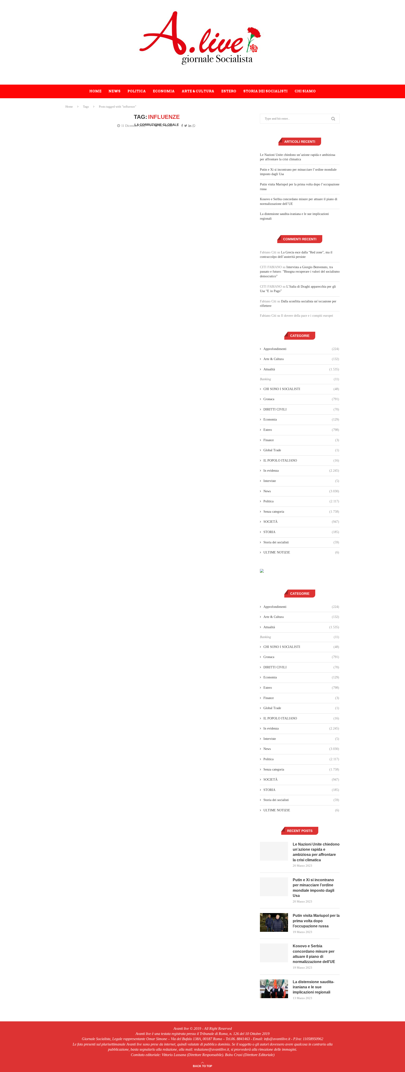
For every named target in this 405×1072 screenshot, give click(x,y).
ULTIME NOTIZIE (301, 552)
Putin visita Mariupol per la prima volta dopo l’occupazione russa (316, 921)
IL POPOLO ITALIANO (301, 460)
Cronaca (301, 399)
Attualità (301, 369)
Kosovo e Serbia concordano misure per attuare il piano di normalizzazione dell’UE (314, 954)
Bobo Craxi (163, 130)
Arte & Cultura (198, 91)
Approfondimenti (301, 349)
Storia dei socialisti (265, 91)
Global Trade (301, 450)
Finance (301, 440)
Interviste (301, 481)
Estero (228, 91)
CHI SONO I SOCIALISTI (301, 389)
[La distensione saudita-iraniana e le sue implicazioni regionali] (274, 988)
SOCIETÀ (301, 521)
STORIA (301, 532)
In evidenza (301, 470)
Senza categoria (301, 511)
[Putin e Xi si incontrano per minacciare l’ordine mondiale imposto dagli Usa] (274, 886)
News (114, 91)
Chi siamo (305, 91)
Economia (164, 91)
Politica (137, 91)
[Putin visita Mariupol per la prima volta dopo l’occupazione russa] (274, 922)
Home (95, 91)
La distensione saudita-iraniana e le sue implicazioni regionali (313, 987)
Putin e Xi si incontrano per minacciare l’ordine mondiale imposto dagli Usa (313, 888)
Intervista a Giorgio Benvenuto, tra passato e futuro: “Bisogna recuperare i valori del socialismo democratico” (300, 271)
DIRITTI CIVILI (301, 409)
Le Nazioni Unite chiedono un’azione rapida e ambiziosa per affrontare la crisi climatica (316, 852)
